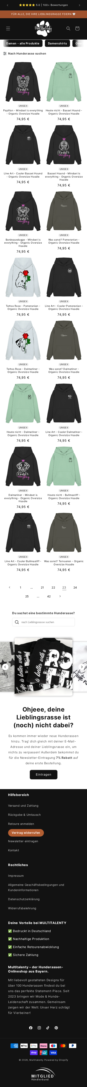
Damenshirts (57, 43)
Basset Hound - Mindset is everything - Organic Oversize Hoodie (64, 176)
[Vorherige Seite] (9, 587)
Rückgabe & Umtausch (24, 814)
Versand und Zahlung (23, 805)
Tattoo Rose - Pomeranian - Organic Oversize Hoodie (23, 307)
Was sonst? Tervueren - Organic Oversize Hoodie (64, 563)
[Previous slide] (5, 667)
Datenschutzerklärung (24, 899)
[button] (8, 28)
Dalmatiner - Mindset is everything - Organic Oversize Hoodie (23, 498)
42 (49, 596)
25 (27, 596)
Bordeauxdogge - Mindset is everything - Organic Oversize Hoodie (23, 242)
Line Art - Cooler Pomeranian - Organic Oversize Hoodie (64, 307)
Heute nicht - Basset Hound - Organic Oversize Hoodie (64, 112)
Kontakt (13, 850)
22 (53, 587)
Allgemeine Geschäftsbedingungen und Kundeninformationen (36, 887)
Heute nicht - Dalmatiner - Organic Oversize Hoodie (23, 433)
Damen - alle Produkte (22, 43)
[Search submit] (16, 622)
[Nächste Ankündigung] (79, 5)
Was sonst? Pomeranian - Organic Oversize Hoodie (64, 241)
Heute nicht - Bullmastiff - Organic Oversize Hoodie (64, 496)
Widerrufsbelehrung (22, 908)
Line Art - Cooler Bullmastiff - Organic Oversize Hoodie (23, 563)
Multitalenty (36, 1060)
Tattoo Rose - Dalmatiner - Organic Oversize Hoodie (23, 370)
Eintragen (43, 774)
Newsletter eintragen (23, 841)
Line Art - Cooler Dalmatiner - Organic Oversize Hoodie (64, 433)
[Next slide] (82, 667)
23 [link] (64, 587)
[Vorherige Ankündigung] (7, 5)
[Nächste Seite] (59, 596)
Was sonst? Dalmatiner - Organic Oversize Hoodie (64, 370)
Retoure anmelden (21, 823)
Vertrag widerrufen (26, 832)
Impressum (16, 875)
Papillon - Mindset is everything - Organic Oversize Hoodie (23, 112)
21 (42, 587)
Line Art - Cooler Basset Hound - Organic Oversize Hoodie (23, 175)
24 (75, 587)
